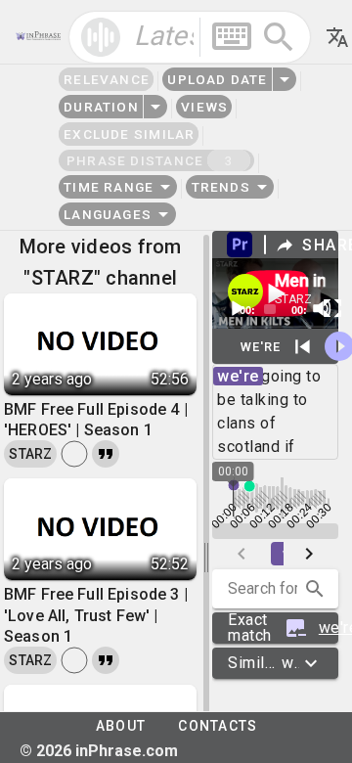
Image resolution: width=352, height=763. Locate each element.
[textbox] (189, 37)
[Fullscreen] (332, 308)
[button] (315, 589)
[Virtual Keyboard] (231, 36)
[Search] (278, 37)
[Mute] (321, 308)
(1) (283, 628)
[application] (275, 293)
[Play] (236, 308)
